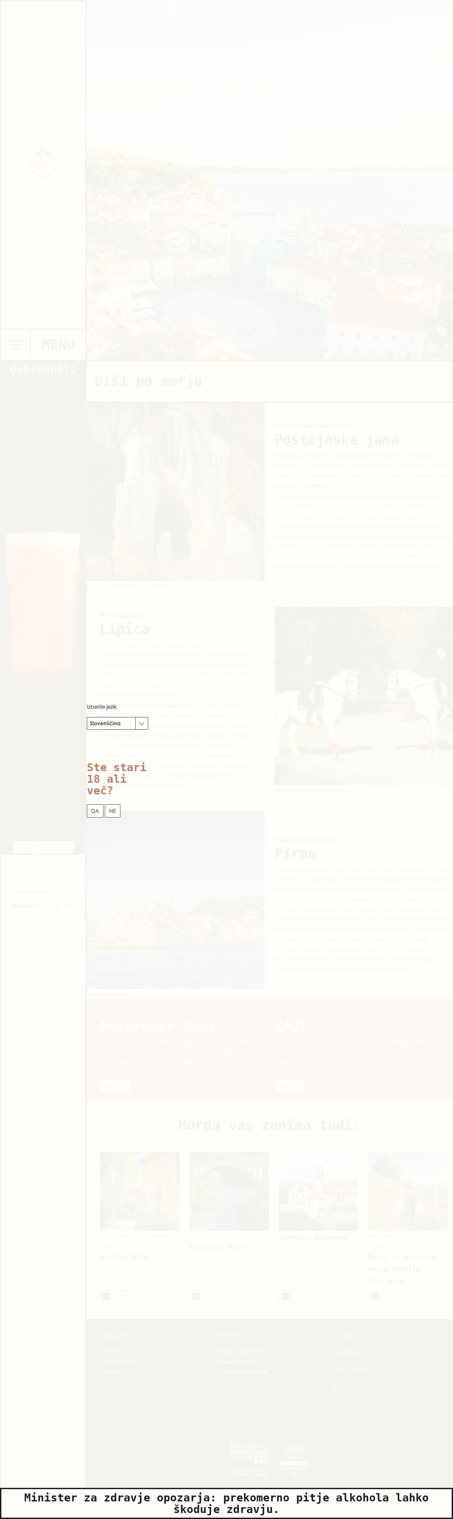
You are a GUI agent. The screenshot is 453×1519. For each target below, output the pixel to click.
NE (112, 811)
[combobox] (117, 723)
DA (95, 811)
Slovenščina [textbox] (105, 723)
